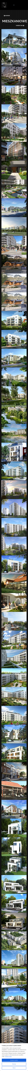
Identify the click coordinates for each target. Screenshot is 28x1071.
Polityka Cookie (8, 1056)
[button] (14, 5)
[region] (14, 1057)
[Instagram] (24, 6)
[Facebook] (24, 3)
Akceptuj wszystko (14, 1060)
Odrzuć (14, 1067)
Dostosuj (14, 1064)
